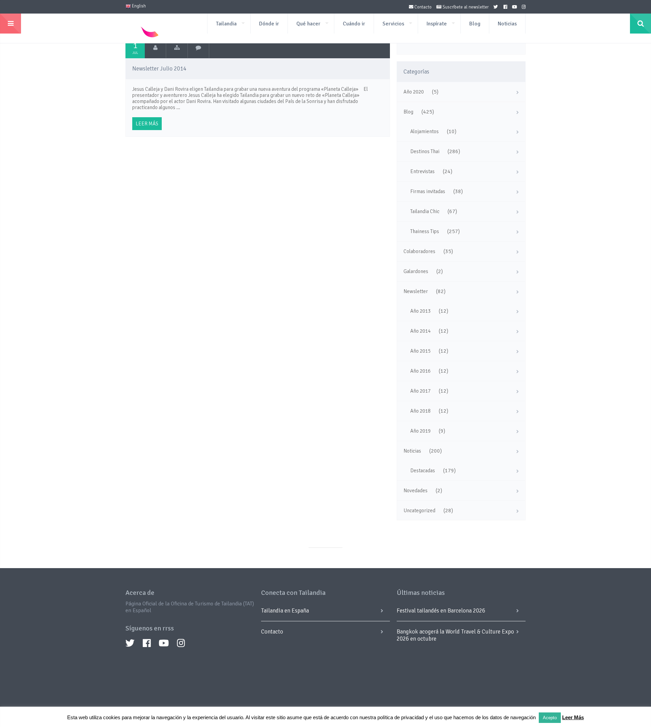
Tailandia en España (285, 610)
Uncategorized (419, 510)
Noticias (507, 23)
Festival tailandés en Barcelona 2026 (441, 610)
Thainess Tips (424, 231)
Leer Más (573, 717)
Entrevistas (422, 171)
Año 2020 (413, 92)
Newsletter (415, 291)
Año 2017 (420, 391)
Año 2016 (420, 371)
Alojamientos (424, 131)
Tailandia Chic (424, 211)
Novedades (415, 490)
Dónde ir (269, 23)
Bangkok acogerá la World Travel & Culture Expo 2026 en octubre (455, 635)
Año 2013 (420, 311)
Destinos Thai (424, 151)
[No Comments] (198, 48)
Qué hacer (308, 23)
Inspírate (437, 23)
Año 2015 (420, 351)
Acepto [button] (550, 717)
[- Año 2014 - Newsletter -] (177, 48)
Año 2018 (420, 411)
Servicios (393, 23)
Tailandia (226, 23)
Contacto (422, 7)
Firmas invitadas (427, 191)
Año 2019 (420, 431)
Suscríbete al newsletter (465, 7)
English (138, 6)
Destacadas (422, 471)
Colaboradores (419, 251)
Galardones (415, 271)
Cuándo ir (354, 23)
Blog (474, 23)
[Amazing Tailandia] (155, 48)
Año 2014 (420, 331)
